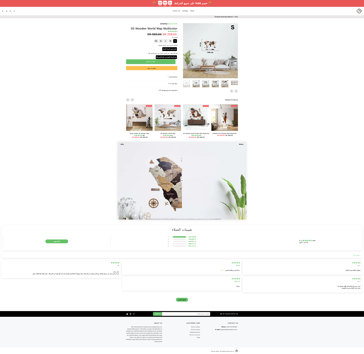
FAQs (198, 337)
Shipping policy (195, 332)
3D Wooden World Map (167, 133)
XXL (156, 41)
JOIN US (157, 314)
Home (192, 11)
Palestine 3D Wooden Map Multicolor (225, 133)
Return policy (195, 327)
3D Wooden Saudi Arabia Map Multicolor (196, 133)
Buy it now (152, 68)
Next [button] (236, 91)
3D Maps (185, 11)
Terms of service (194, 335)
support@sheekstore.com (228, 329)
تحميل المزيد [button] (182, 300)
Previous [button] (231, 91)
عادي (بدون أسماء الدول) (170, 49)
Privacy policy (195, 329)
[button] (172, 31)
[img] (115, 263)
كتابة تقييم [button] (56, 241)
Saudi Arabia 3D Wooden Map (139, 133)
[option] (188, 83)
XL (161, 41)
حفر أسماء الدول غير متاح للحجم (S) (166, 57)
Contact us (176, 11)
